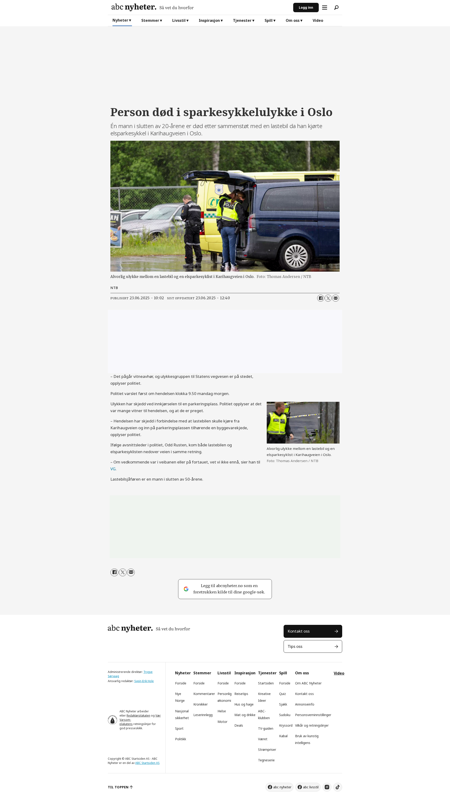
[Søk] (336, 7)
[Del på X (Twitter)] (328, 298)
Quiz (282, 693)
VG (113, 468)
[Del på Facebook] (320, 298)
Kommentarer (204, 693)
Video (318, 20)
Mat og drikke (244, 715)
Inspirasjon (209, 20)
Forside (180, 683)
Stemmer (150, 20)
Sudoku (284, 715)
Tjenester (242, 20)
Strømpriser (267, 749)
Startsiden (266, 683)
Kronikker (200, 704)
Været (262, 739)
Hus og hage (244, 704)
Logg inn (306, 7)
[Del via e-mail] (335, 298)
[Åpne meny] (324, 7)
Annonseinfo (304, 704)
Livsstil (179, 20)
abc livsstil (311, 787)
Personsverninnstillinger (313, 715)
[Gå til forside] (200, 7)
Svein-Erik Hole (144, 681)
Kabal (283, 736)
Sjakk (283, 704)
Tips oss (295, 646)
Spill (269, 20)
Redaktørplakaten (138, 715)
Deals (238, 725)
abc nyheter (282, 787)
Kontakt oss (299, 631)
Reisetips (241, 693)
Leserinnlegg (203, 715)
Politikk (180, 739)
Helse (222, 711)
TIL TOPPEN (118, 787)
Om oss (293, 20)
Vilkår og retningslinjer (312, 725)
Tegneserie (266, 760)
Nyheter (120, 20)
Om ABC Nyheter (308, 683)
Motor (222, 721)
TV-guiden (265, 728)
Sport (179, 728)
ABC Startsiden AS (147, 763)
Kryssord (285, 725)
